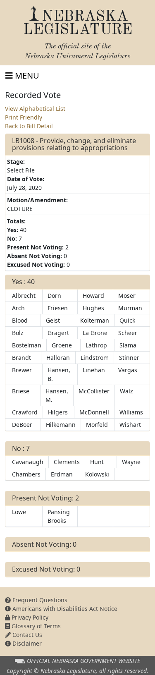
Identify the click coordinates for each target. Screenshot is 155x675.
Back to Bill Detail (29, 126)
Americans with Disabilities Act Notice (64, 609)
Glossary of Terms (35, 626)
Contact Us (26, 635)
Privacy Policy (29, 617)
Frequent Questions (39, 600)
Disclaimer (26, 643)
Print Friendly (23, 117)
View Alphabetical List (35, 108)
